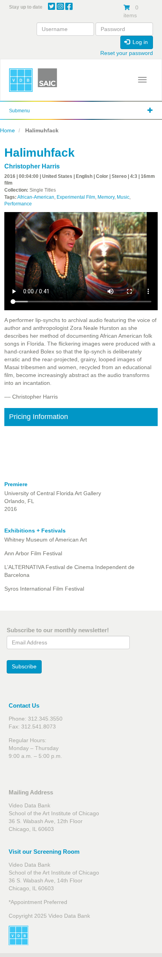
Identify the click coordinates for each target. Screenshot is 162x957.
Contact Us (24, 705)
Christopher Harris (32, 166)
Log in (139, 42)
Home (7, 130)
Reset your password (126, 53)
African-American (35, 197)
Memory (106, 197)
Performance (18, 204)
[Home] (21, 80)
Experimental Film (76, 197)
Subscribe (24, 666)
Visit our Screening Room (44, 851)
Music (123, 197)
